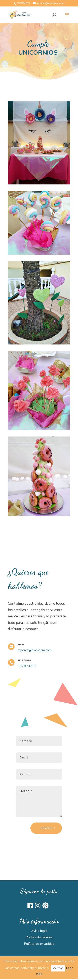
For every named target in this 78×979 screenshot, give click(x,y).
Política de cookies (39, 937)
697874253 (23, 3)
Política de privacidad (39, 943)
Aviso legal (39, 931)
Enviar (46, 828)
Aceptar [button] (58, 968)
